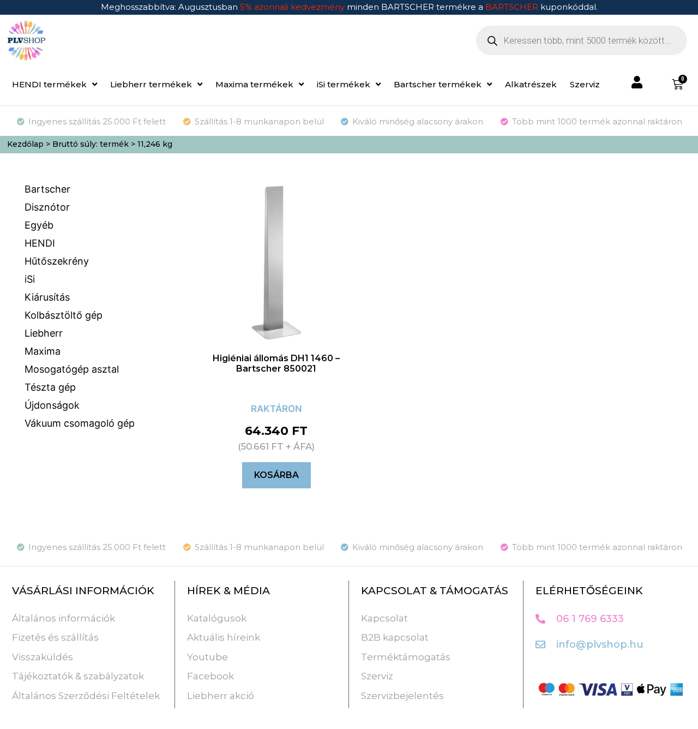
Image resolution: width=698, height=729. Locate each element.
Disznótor (47, 207)
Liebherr (44, 333)
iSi (30, 279)
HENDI (40, 243)
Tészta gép (50, 387)
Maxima (43, 351)
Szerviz (585, 84)
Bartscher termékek (438, 84)
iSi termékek (343, 84)
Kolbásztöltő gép (64, 315)
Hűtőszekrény (57, 261)
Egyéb (39, 225)
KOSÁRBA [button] (276, 475)
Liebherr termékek (151, 84)
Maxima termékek (254, 84)
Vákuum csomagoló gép (80, 423)
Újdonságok (52, 405)
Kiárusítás (47, 297)
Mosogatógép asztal (72, 369)
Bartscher (47, 189)
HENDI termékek (49, 84)
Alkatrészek (531, 84)
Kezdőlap (25, 144)
